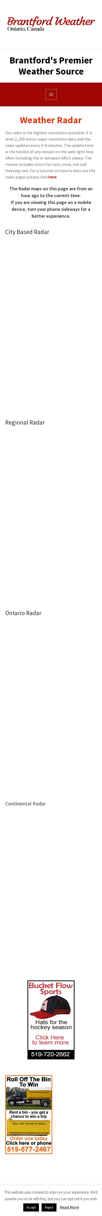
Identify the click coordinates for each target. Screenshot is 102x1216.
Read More (69, 1207)
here (52, 177)
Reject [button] (49, 1207)
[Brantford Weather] (51, 24)
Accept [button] (31, 1207)
